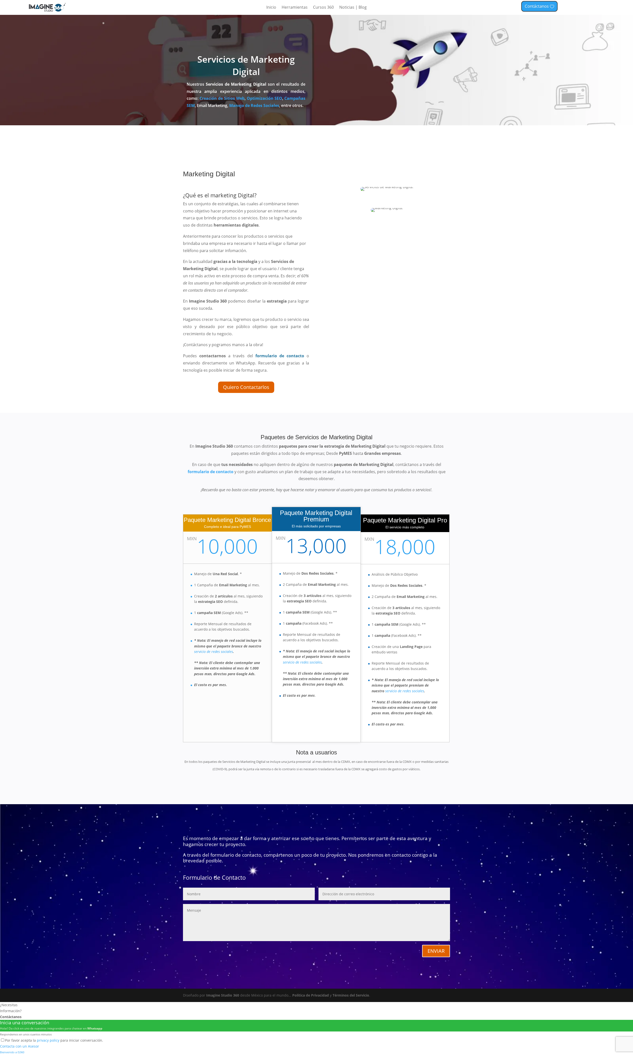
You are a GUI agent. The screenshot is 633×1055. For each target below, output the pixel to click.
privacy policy (48, 1040)
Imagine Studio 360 (222, 995)
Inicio (271, 7)
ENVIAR (436, 951)
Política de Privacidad (310, 995)
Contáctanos (537, 6)
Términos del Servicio (351, 995)
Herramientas (295, 7)
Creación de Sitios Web (222, 98)
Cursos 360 (323, 7)
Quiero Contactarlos (246, 387)
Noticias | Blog (353, 7)
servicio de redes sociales (213, 651)
